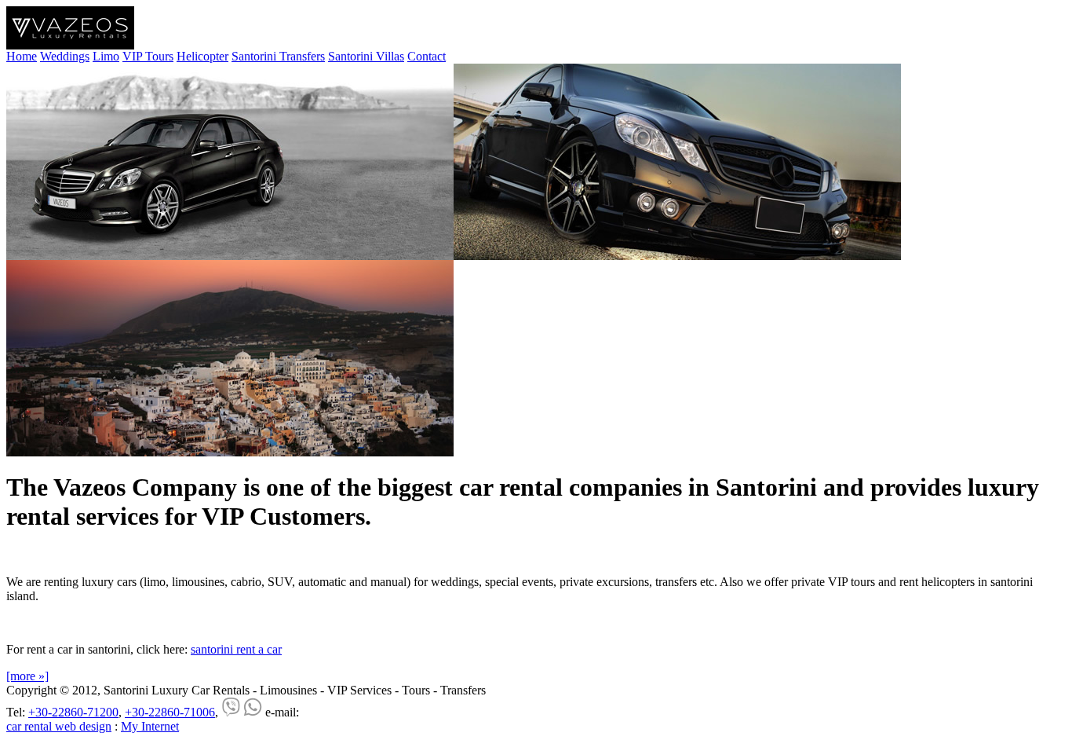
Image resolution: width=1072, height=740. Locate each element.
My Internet (150, 726)
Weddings (64, 56)
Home (21, 56)
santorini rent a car (236, 649)
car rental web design (58, 726)
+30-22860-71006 (170, 712)
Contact (426, 56)
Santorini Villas (366, 56)
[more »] (27, 676)
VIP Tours (147, 56)
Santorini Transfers (278, 56)
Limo (106, 56)
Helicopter (202, 56)
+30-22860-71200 (73, 712)
